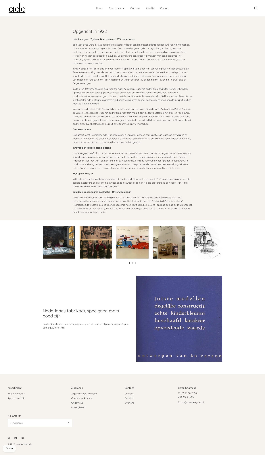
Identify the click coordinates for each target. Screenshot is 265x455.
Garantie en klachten (82, 398)
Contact (129, 393)
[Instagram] (22, 438)
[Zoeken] (255, 8)
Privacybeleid (78, 407)
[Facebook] (15, 438)
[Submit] (68, 422)
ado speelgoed (23, 444)
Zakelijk (129, 398)
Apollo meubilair (16, 398)
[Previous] (33, 240)
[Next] (231, 240)
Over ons (129, 402)
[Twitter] (9, 438)
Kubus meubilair (16, 393)
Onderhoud (77, 402)
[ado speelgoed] (17, 8)
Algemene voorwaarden (84, 393)
